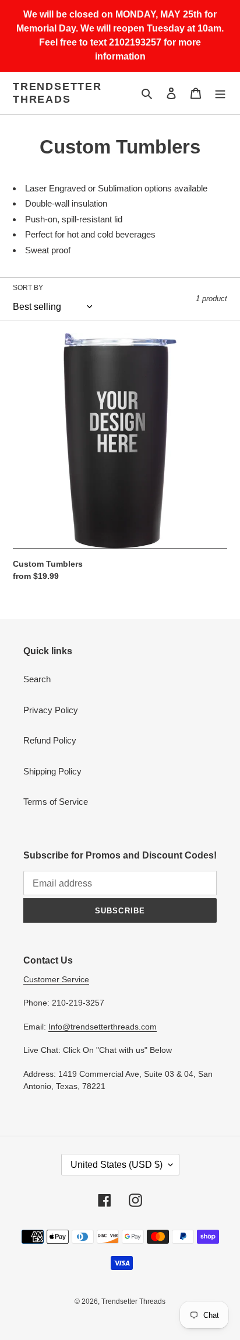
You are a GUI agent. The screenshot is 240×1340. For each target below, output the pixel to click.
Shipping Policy (52, 771)
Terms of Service (55, 802)
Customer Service (56, 979)
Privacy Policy (50, 710)
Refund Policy (49, 740)
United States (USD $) (116, 1165)
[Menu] (220, 93)
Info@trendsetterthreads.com (102, 1026)
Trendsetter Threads (57, 93)
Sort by (28, 288)
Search (37, 679)
